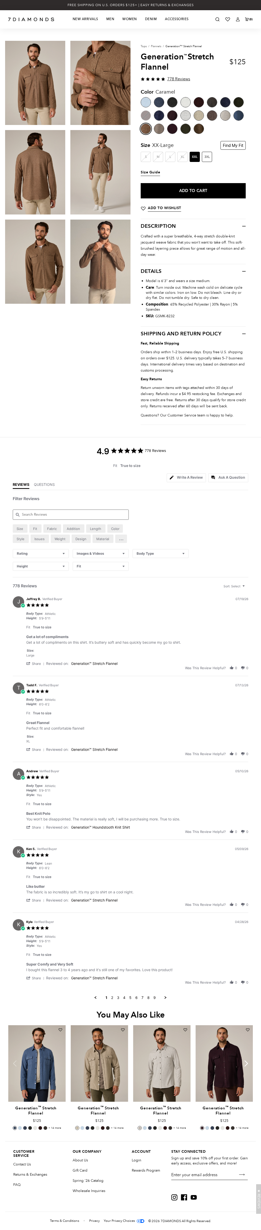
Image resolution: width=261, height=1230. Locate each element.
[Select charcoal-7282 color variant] (30, 1128)
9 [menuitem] (154, 997)
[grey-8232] (159, 129)
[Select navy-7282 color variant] (25, 1128)
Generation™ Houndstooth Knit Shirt (100, 827)
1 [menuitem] (106, 997)
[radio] (20, 528)
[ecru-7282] (185, 102)
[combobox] (41, 553)
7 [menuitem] (142, 997)
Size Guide (150, 172)
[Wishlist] (228, 19)
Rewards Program (146, 1170)
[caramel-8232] (146, 129)
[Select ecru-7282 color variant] (35, 1128)
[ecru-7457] (185, 115)
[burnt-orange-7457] (172, 115)
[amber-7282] (199, 102)
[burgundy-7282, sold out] (146, 115)
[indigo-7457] (159, 115)
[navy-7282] (159, 102)
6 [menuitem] (136, 997)
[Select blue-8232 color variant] (15, 1128)
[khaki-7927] (212, 102)
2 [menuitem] (112, 997)
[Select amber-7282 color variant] (40, 1128)
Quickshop (36, 1090)
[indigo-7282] (225, 102)
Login (136, 1160)
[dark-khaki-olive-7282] (238, 102)
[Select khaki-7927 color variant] (45, 1128)
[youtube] (194, 1197)
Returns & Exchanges (30, 1174)
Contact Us (22, 1164)
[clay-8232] (199, 115)
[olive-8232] (185, 129)
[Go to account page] (238, 19)
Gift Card (80, 1170)
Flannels (156, 46)
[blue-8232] (238, 115)
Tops (144, 46)
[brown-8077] (199, 129)
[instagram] (174, 1197)
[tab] (186, 477)
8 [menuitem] (148, 997)
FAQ (17, 1184)
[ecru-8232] (225, 115)
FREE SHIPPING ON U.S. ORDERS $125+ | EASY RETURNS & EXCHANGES (131, 5)
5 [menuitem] (130, 997)
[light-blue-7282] (146, 102)
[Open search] (217, 19)
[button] (121, 539)
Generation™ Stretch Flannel (94, 663)
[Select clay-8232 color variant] (77, 1128)
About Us (80, 1160)
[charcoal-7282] (172, 102)
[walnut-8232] (212, 115)
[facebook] (184, 1197)
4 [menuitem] (124, 997)
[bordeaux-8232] (172, 129)
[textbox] (247, 588)
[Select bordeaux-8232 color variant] (202, 1128)
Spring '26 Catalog (88, 1180)
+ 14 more (54, 1128)
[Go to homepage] (31, 19)
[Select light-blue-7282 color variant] (20, 1128)
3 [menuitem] (118, 997)
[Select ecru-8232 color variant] (140, 1128)
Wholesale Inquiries (89, 1190)
